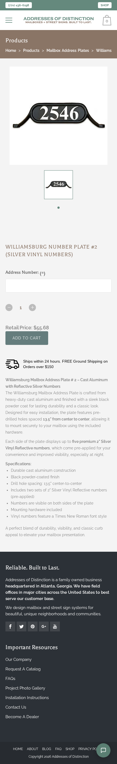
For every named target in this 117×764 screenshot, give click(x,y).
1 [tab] (58, 208)
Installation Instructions (27, 697)
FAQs (10, 678)
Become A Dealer (22, 716)
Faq (58, 749)
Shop (105, 5)
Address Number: (25, 273)
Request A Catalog (23, 669)
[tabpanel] (58, 185)
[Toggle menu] (9, 20)
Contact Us (15, 707)
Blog (46, 749)
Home (18, 749)
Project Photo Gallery (25, 688)
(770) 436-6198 (18, 5)
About (32, 749)
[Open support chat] (103, 750)
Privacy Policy (91, 749)
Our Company (18, 659)
